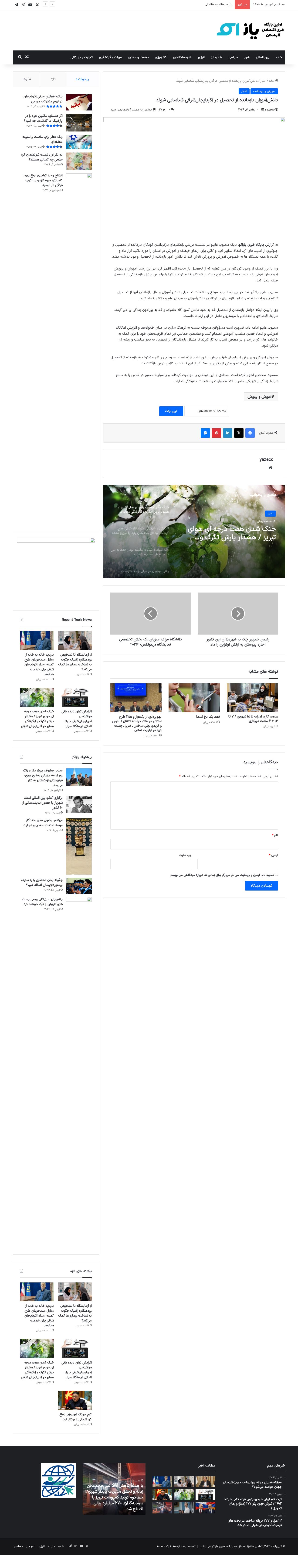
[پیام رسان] (205, 433)
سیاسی (233, 57)
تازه (53, 79)
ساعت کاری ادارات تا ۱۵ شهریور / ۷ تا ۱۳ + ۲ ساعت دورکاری (253, 719)
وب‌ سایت (185, 855)
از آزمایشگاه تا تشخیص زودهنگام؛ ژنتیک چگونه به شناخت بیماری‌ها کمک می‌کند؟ (75, 662)
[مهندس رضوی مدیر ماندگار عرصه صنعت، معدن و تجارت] (79, 846)
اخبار (263, 81)
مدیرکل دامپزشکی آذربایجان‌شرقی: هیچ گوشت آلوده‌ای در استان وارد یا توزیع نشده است (228, 533)
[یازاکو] (250, 30)
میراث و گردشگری (110, 57)
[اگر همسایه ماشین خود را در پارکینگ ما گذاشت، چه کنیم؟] (79, 123)
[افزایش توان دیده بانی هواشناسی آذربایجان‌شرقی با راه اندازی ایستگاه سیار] (75, 697)
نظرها (27, 79)
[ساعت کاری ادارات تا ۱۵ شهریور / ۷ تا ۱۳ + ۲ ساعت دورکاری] (252, 697)
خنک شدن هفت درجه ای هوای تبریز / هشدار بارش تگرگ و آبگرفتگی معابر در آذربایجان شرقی (37, 719)
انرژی (201, 57)
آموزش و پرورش (259, 397)
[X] (239, 433)
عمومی (30, 1546)
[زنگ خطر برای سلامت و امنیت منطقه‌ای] (79, 142)
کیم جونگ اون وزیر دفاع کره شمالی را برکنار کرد (75, 1417)
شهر (246, 57)
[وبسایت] (270, 468)
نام (275, 835)
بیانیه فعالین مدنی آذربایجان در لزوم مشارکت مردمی (43, 99)
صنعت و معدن (138, 57)
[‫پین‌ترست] (216, 433)
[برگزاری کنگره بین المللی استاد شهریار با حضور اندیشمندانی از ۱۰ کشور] (79, 804)
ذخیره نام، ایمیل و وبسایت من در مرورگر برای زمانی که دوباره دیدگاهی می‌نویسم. (222, 875)
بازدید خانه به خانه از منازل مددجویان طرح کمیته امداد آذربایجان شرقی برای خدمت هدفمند (174, 4)
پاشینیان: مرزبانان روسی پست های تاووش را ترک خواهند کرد (42, 902)
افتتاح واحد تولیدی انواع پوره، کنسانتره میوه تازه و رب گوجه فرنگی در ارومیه (43, 180)
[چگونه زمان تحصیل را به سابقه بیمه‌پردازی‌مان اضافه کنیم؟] (79, 886)
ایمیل (273, 855)
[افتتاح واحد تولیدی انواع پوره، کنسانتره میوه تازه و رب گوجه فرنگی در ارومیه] (79, 348)
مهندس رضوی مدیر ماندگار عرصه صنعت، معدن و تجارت (43, 823)
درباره (51, 1546)
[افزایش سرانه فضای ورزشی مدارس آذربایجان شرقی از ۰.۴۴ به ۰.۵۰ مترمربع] (205, 1482)
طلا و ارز (216, 57)
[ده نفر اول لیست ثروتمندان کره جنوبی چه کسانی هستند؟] (79, 161)
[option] (194, 531)
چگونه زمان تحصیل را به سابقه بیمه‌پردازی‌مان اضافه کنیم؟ (42, 883)
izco (160, 1546)
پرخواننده (82, 79)
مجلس (18, 1546)
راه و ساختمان (182, 57)
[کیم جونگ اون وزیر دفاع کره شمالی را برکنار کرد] (75, 1400)
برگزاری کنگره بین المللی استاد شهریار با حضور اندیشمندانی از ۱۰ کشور (42, 802)
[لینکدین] (227, 433)
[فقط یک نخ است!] (194, 697)
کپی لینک (171, 411)
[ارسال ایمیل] (262, 110)
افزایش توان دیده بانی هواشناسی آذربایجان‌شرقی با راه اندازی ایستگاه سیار (76, 719)
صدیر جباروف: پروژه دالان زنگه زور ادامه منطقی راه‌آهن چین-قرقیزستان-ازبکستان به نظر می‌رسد (43, 778)
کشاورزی (161, 57)
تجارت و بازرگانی (82, 57)
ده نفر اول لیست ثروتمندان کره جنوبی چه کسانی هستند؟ (42, 157)
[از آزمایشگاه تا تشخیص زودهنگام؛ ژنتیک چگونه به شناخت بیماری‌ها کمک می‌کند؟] (75, 640)
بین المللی (262, 57)
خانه (279, 57)
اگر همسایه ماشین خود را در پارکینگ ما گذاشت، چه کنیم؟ (43, 118)
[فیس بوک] (250, 433)
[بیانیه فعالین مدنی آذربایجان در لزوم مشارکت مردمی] (79, 102)
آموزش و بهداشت (264, 91)
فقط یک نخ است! (208, 716)
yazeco (269, 110)
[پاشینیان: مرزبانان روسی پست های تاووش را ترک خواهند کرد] (79, 1072)
